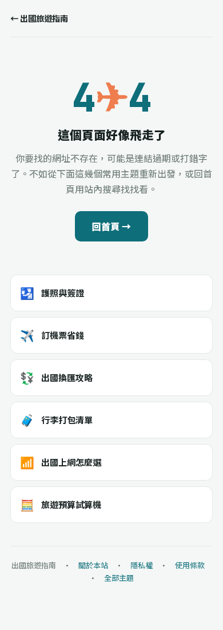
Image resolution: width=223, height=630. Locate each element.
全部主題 (119, 577)
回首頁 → (111, 226)
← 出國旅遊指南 (39, 18)
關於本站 (93, 565)
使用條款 (190, 565)
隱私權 (141, 565)
